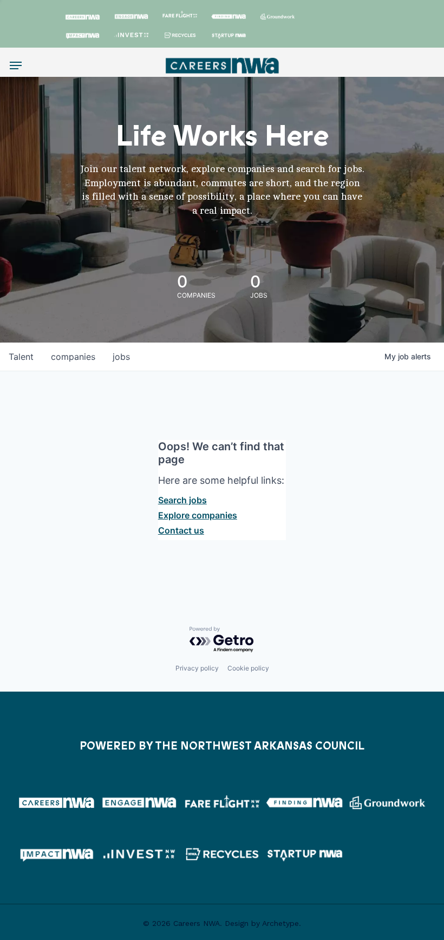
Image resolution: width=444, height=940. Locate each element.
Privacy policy (197, 668)
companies (73, 356)
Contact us (181, 530)
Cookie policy (248, 668)
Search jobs (182, 500)
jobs (121, 356)
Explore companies (197, 515)
